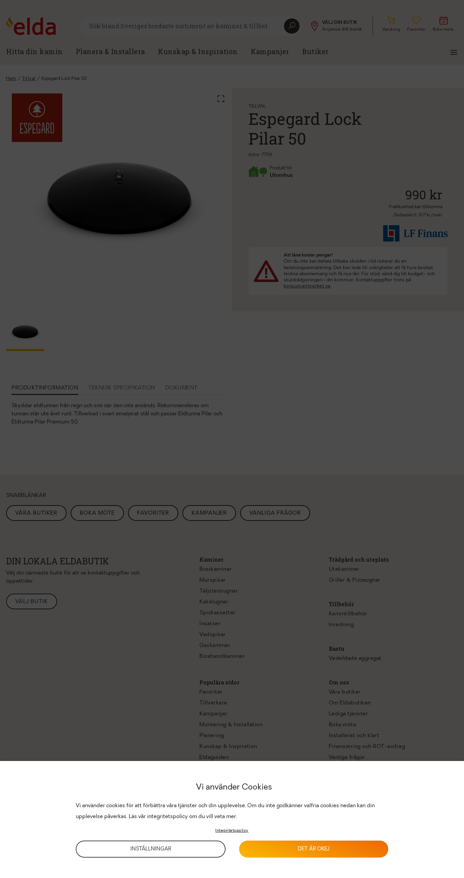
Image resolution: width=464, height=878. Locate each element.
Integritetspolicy (232, 831)
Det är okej (313, 849)
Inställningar (150, 849)
